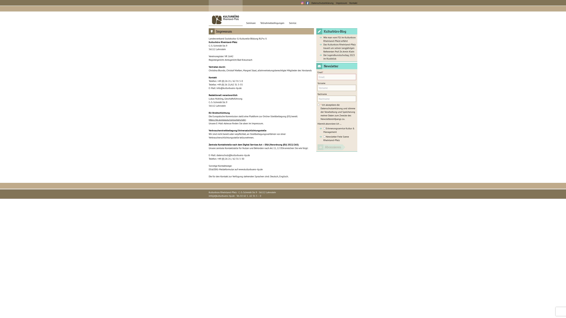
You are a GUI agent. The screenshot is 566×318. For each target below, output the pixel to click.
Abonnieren (333, 147)
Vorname (321, 83)
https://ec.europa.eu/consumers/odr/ (227, 119)
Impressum (341, 2)
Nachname (322, 94)
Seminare (251, 22)
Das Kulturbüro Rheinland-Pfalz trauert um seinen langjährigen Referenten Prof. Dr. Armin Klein (339, 48)
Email (320, 72)
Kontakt (353, 2)
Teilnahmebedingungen (272, 22)
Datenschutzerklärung (322, 2)
